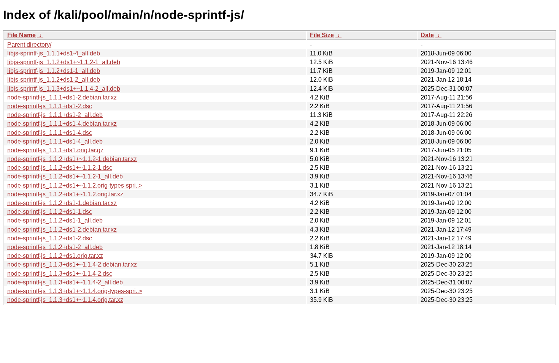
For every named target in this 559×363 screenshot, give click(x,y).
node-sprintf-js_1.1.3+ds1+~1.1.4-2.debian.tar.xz (72, 264)
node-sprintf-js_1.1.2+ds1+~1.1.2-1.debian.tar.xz (72, 159)
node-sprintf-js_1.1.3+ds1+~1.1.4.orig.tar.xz (65, 300)
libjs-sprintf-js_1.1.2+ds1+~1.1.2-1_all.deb (63, 62)
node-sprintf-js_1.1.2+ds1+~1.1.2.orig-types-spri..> (74, 185)
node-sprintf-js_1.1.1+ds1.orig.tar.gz (55, 150)
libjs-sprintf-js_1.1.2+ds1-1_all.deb (53, 71)
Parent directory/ (29, 44)
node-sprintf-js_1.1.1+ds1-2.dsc (49, 106)
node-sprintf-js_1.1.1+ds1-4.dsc (49, 132)
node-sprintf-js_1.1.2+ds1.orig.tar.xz (55, 256)
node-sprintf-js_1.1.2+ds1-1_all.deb (55, 220)
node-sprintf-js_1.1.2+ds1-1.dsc (49, 211)
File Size (322, 35)
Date (427, 35)
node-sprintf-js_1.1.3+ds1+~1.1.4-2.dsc (59, 273)
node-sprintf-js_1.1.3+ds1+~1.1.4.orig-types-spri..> (74, 291)
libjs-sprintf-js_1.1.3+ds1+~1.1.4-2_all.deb (63, 88)
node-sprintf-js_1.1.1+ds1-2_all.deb (55, 115)
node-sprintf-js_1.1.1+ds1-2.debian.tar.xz (62, 97)
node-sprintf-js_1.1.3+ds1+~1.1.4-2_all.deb (65, 282)
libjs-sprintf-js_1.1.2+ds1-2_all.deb (53, 79)
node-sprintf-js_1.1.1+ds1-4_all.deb (55, 141)
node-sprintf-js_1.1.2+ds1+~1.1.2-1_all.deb (65, 176)
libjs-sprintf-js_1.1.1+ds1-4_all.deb (53, 53)
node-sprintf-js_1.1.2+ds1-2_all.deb (55, 247)
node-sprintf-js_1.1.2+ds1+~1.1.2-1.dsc (59, 167)
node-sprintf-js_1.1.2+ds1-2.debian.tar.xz (62, 229)
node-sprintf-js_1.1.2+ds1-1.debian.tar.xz (62, 203)
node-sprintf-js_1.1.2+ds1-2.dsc (49, 238)
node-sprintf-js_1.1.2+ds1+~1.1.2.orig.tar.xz (65, 194)
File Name (21, 35)
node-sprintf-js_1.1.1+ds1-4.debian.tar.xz (62, 123)
